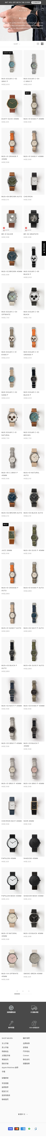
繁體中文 (22, 1114)
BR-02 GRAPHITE (31, 234)
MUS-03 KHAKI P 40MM (34, 706)
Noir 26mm (29, 821)
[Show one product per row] (38, 44)
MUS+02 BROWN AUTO (12, 513)
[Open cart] (43, 9)
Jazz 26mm (7, 550)
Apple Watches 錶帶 (10, 1067)
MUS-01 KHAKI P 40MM (34, 119)
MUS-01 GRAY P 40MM (11, 783)
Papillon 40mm (9, 858)
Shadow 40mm (31, 858)
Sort (16, 44)
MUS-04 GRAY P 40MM (34, 783)
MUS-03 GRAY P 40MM (12, 743)
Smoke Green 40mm (33, 973)
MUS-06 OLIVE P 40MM (34, 550)
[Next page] (29, 991)
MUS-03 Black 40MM (33, 933)
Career (26, 1055)
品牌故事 (26, 1043)
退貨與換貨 (6, 1095)
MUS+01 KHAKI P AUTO (34, 588)
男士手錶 (5, 1047)
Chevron (28, 196)
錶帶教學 (5, 1087)
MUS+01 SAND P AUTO (11, 628)
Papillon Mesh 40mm (11, 896)
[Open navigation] (3, 9)
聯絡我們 (5, 1099)
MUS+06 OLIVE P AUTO (34, 665)
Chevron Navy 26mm (12, 821)
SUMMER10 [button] (36, 2)
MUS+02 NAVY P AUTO (34, 628)
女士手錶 (5, 1043)
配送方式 (5, 1091)
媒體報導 (26, 1063)
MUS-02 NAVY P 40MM (12, 706)
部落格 (25, 1047)
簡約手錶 (5, 1063)
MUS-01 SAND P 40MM (34, 156)
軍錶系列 (5, 1059)
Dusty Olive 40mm (10, 119)
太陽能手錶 (6, 1055)
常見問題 (5, 1083)
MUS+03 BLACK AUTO (33, 513)
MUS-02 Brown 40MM (12, 271)
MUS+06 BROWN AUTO (12, 196)
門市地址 (26, 1051)
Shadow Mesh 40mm (33, 896)
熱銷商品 (5, 1051)
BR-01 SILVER (7, 234)
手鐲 (3, 1071)
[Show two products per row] (42, 44)
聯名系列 (26, 1059)
